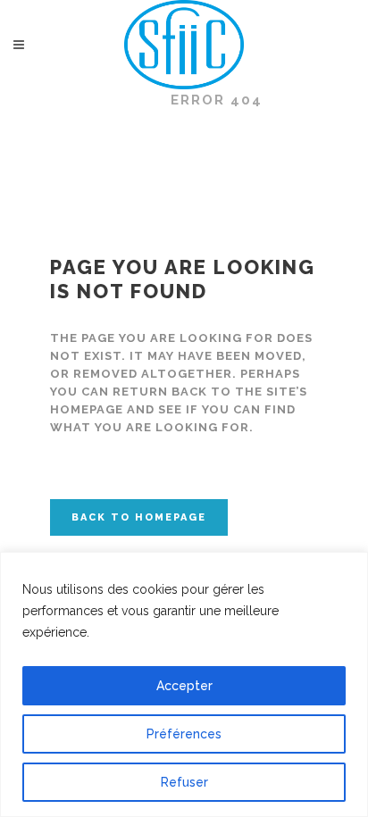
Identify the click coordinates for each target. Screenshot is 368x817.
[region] (184, 684)
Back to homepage (138, 517)
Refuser (184, 782)
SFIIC (127, 100)
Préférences (184, 734)
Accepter (184, 686)
